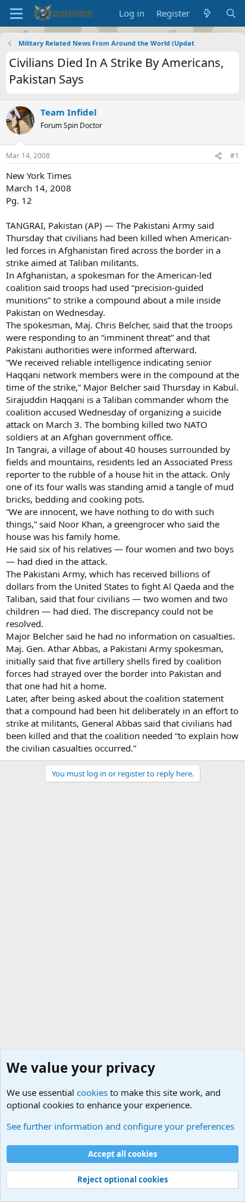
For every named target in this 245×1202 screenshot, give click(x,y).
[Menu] (16, 13)
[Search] (231, 13)
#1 (234, 156)
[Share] (218, 156)
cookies (92, 1092)
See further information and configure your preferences (120, 1126)
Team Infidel (68, 112)
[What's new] (207, 13)
